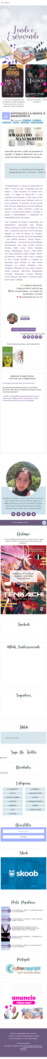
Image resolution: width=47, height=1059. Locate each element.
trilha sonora (36, 810)
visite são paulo (37, 122)
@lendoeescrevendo (17, 169)
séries (36, 806)
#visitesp (26, 120)
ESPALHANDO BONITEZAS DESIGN (31, 1047)
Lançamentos (13, 789)
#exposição (29, 169)
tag (13, 810)
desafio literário (13, 797)
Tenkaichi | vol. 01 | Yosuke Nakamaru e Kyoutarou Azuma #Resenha (23, 576)
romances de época (36, 801)
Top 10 (13, 793)
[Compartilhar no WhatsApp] (40, 337)
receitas (13, 801)
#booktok (21, 172)
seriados (13, 806)
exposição (25, 122)
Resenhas (36, 789)
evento (16, 122)
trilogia (13, 814)
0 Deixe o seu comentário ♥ (24, 329)
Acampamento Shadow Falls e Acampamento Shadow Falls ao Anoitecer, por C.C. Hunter (25, 928)
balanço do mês (35, 793)
